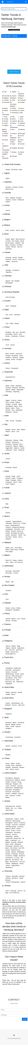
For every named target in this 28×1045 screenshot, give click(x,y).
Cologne (21, 357)
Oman (6, 123)
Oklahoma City (15, 850)
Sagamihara (9, 448)
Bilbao (14, 722)
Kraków (13, 619)
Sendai (22, 448)
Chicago (8, 825)
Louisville (13, 842)
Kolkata (17, 402)
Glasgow (15, 784)
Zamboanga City (11, 654)
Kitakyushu (9, 440)
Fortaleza (19, 245)
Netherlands (8, 566)
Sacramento (9, 858)
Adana (13, 763)
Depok (12, 386)
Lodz (18, 619)
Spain (13, 144)
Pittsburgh (14, 854)
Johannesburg (15, 703)
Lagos (11, 562)
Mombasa (8, 467)
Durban (8, 703)
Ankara (18, 763)
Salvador (18, 243)
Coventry (14, 782)
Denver (19, 828)
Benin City (9, 560)
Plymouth (8, 792)
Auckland (8, 590)
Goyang (8, 476)
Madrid (8, 724)
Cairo (11, 315)
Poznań (23, 619)
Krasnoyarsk (16, 670)
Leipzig (8, 359)
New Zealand (9, 585)
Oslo (12, 582)
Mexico (14, 123)
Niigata (21, 446)
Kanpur (20, 400)
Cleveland (22, 825)
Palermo (8, 431)
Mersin (8, 763)
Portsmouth (16, 792)
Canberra (8, 200)
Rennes (8, 336)
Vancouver (14, 261)
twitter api (5, 982)
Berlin (7, 353)
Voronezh (14, 672)
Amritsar (14, 404)
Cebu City (12, 650)
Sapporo (16, 448)
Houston (14, 834)
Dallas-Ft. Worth (10, 828)
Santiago (8, 270)
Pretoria (14, 705)
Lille (13, 332)
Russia (6, 140)
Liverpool (20, 786)
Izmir (7, 769)
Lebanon (14, 121)
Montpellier (9, 334)
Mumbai (8, 410)
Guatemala (8, 372)
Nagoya (15, 446)
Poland (6, 133)
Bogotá (8, 281)
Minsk (22, 230)
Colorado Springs (11, 827)
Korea (21, 119)
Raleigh (15, 856)
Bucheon (8, 478)
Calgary (8, 261)
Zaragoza (8, 728)
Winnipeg (8, 257)
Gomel (18, 230)
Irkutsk (17, 674)
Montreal (8, 259)
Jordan (6, 119)
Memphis (20, 842)
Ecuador (22, 102)
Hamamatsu (15, 442)
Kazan (22, 674)
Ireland (14, 108)
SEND (24, 1019)
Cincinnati (15, 825)
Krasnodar (9, 670)
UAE (5, 92)
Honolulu (8, 834)
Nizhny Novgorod (17, 676)
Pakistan (22, 129)
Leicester (13, 786)
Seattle (8, 863)
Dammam (14, 692)
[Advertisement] (14, 53)
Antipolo (13, 648)
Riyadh (20, 692)
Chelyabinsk (9, 668)
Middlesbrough (18, 788)
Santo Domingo (10, 297)
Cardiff (8, 782)
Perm (19, 678)
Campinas (13, 245)
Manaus (13, 247)
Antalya (8, 765)
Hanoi (7, 891)
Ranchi (12, 402)
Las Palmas (21, 722)
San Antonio (15, 859)
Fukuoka (8, 442)
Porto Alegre (15, 241)
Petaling (21, 549)
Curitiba (8, 241)
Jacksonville (9, 838)
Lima (7, 599)
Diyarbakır (19, 765)
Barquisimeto (15, 882)
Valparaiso (9, 272)
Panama (14, 133)
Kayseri (12, 769)
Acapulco (8, 521)
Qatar (6, 136)
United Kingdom (10, 773)
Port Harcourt (19, 562)
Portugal (22, 133)
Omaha (8, 852)
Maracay (21, 876)
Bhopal (8, 408)
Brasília (8, 239)
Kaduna (20, 560)
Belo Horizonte (20, 239)
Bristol (23, 780)
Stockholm (17, 737)
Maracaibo (15, 876)
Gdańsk (8, 619)
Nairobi (15, 467)
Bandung (21, 388)
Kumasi (12, 345)
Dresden (8, 355)
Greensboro (9, 832)
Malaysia (22, 123)
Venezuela (8, 871)
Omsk (15, 678)
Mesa (7, 844)
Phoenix (8, 854)
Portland (21, 854)
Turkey (22, 148)
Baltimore (8, 821)
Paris (20, 334)
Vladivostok (19, 682)
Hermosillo (17, 529)
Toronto (14, 259)
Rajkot (16, 406)
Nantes (16, 334)
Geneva (8, 746)
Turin (17, 431)
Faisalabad (16, 610)
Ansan (18, 476)
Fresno (19, 830)
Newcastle (9, 790)
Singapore (8, 709)
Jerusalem (18, 421)
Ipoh (12, 547)
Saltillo (20, 535)
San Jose (22, 861)
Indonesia (15, 112)
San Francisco (14, 861)
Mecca (13, 694)
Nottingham (16, 790)
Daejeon (12, 484)
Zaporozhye (9, 810)
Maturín (23, 882)
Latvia (21, 121)
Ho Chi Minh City (14, 893)
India (21, 112)
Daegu (7, 480)
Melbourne (21, 200)
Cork (7, 323)
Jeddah (8, 694)
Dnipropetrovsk (10, 806)
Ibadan (15, 560)
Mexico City (16, 523)
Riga (7, 504)
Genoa (14, 429)
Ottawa (14, 257)
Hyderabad (19, 410)
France (22, 108)
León (23, 529)
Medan (13, 390)
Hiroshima (9, 444)
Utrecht (15, 573)
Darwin (14, 200)
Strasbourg (14, 336)
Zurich (20, 746)
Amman (8, 459)
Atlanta (16, 819)
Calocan (8, 646)
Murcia (19, 724)
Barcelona (8, 722)
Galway (17, 323)
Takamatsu (9, 450)
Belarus (14, 98)
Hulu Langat (9, 551)
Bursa (13, 765)
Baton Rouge (16, 821)
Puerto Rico (8, 657)
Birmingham (9, 778)
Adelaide (12, 198)
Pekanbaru (19, 386)
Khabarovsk (17, 668)
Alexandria (17, 315)
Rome (13, 431)
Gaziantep (15, 767)
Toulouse (21, 336)
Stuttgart (19, 359)
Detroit (8, 830)
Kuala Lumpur (14, 549)
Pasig (18, 646)
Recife (22, 241)
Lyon (17, 332)
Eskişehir (8, 767)
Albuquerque (9, 819)
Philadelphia (20, 852)
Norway (22, 125)
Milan (18, 429)
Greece (22, 110)
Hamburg (15, 357)
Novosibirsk (9, 678)
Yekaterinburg (10, 674)
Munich (13, 359)
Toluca (20, 537)
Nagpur (8, 400)
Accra (7, 345)
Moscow (8, 676)
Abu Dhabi (14, 169)
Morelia (8, 533)
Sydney (8, 202)
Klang (7, 549)
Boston (16, 823)
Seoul (7, 484)
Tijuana (15, 537)
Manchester (9, 788)
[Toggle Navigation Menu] (25, 2)
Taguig (8, 648)
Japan (21, 117)
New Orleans (14, 848)
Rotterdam (9, 573)
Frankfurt (8, 357)
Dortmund (19, 353)
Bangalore (9, 412)
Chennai (15, 412)
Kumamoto (9, 446)
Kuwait (6, 121)
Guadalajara (9, 529)
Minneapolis (9, 846)
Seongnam (9, 482)
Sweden (22, 144)
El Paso (13, 830)
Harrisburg (17, 832)
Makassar (15, 388)
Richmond (22, 856)
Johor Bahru (18, 547)
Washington (9, 867)
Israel (5, 117)
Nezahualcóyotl (14, 525)
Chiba (21, 440)
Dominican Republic (13, 105)
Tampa (21, 863)
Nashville (16, 846)
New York (21, 848)
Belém (13, 239)
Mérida (8, 531)
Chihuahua (9, 523)
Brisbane (18, 198)
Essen (21, 355)
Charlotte (22, 823)
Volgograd (9, 683)
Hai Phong (13, 891)
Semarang (9, 391)
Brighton (17, 780)
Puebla (8, 535)
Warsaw (8, 621)
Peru (13, 129)
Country (9, 2)
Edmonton (21, 259)
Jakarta (8, 390)
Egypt (6, 108)
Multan (19, 608)
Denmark (6, 102)
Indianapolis (9, 836)
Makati (14, 646)
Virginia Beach (15, 865)
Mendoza (8, 187)
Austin (22, 819)
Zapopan (8, 539)
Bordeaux (8, 332)
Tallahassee (14, 863)
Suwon (15, 482)
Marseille (22, 332)
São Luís (19, 247)
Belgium (6, 98)
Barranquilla (9, 283)
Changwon (20, 478)
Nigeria (6, 125)
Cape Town (21, 705)
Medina (8, 692)
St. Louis (16, 858)
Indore (13, 408)
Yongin (13, 476)
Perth (7, 198)
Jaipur (20, 404)
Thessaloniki (14, 368)
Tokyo (15, 450)
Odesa (20, 808)
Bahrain (22, 96)
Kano (7, 562)
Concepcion (15, 270)
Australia (6, 96)
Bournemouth (10, 780)
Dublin (11, 323)
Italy (13, 117)
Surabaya (8, 388)
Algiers (8, 178)
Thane (18, 408)
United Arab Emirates (12, 164)
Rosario (21, 187)
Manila (7, 652)
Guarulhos (9, 249)
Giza (7, 315)
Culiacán (8, 527)
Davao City (19, 650)
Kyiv (12, 808)
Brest (7, 230)
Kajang (8, 547)
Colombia (23, 100)
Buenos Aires (9, 189)
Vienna (8, 210)
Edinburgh (9, 784)
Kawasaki (15, 444)
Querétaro (14, 535)
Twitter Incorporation (13, 984)
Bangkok (8, 755)
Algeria (14, 92)
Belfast (8, 797)
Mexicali (13, 531)
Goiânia (8, 247)
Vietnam (14, 156)
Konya (17, 769)
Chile (13, 100)
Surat (20, 406)
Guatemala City (10, 377)
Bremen (12, 353)
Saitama (15, 440)
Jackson (16, 836)
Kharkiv (8, 808)
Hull (20, 784)
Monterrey (20, 531)
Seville (12, 726)
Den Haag (8, 571)
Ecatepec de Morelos (18, 527)
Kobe (20, 444)
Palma (7, 726)
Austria (14, 96)
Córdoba (15, 187)
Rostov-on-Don (10, 680)
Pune (13, 410)
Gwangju (13, 480)
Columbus (20, 827)
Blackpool (17, 778)
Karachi (8, 608)
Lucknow (13, 400)
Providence (9, 856)
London (18, 795)
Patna (7, 402)
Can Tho (19, 891)
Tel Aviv (12, 421)
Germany (15, 110)
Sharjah (8, 169)
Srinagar (8, 404)
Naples (23, 429)
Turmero (8, 882)
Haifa (7, 421)
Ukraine (14, 152)
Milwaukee (18, 844)
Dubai (20, 169)
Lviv (16, 808)
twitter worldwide (13, 951)
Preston (8, 793)
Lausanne (14, 746)
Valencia (17, 726)
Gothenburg (9, 737)
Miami (11, 844)
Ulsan (20, 482)
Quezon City (14, 652)
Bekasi (7, 386)
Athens (8, 368)
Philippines (8, 641)
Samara (8, 672)
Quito (7, 306)
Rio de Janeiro (10, 243)
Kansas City (17, 838)
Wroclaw (14, 621)
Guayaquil (13, 306)
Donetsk (18, 806)
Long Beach (13, 840)
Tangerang (16, 391)
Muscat (8, 512)
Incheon (19, 480)
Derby (19, 782)
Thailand (14, 148)
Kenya (13, 119)
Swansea (12, 795)
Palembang (20, 390)
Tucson (8, 865)
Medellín (17, 281)
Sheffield (14, 793)
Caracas (8, 876)
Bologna (8, 429)
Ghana (6, 110)
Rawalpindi (9, 610)
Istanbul (21, 767)
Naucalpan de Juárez (17, 533)
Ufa (14, 682)
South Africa (9, 698)
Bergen (8, 582)
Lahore (13, 608)
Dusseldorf (15, 355)
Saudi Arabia (9, 687)
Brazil (21, 98)
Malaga (13, 724)
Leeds (7, 786)
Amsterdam (16, 571)
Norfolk (8, 850)
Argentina (8, 182)
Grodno (12, 230)
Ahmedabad (9, 406)
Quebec (20, 257)
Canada (6, 100)
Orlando (13, 852)
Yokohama (21, 450)
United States (9, 814)
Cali (12, 281)
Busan (13, 478)
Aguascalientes (17, 521)
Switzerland (8, 741)
